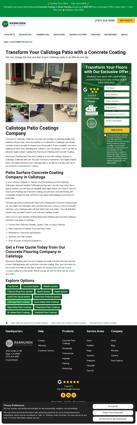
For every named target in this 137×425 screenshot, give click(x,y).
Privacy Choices (79, 402)
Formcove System (31, 286)
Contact (41, 340)
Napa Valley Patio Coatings (19, 307)
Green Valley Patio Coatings (46, 302)
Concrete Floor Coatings (68, 341)
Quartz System (43, 292)
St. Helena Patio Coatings (18, 312)
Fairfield (90, 345)
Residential (67, 348)
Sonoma (90, 355)
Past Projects (117, 360)
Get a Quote (126, 20)
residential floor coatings (27, 166)
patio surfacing (53, 206)
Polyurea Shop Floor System (20, 292)
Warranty (42, 345)
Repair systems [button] (78, 34)
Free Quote (116, 130)
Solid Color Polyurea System (47, 297)
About (113, 340)
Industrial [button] (60, 34)
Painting (65, 363)
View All (90, 370)
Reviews (115, 350)
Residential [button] (25, 34)
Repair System (61, 292)
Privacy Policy (111, 163)
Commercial (67, 353)
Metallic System (50, 286)
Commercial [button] (43, 34)
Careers (114, 355)
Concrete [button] (9, 34)
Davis (89, 340)
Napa (89, 350)
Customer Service (46, 350)
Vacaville (90, 365)
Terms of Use (117, 160)
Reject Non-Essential (113, 412)
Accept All (113, 406)
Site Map (67, 402)
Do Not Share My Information (113, 419)
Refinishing (67, 368)
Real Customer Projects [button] (18, 42)
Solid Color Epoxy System (18, 297)
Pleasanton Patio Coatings (48, 307)
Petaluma (91, 360)
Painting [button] (95, 34)
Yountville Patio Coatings (46, 312)
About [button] (124, 34)
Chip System (12, 286)
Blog (113, 345)
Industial (66, 358)
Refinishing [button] (110, 34)
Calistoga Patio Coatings (18, 302)
